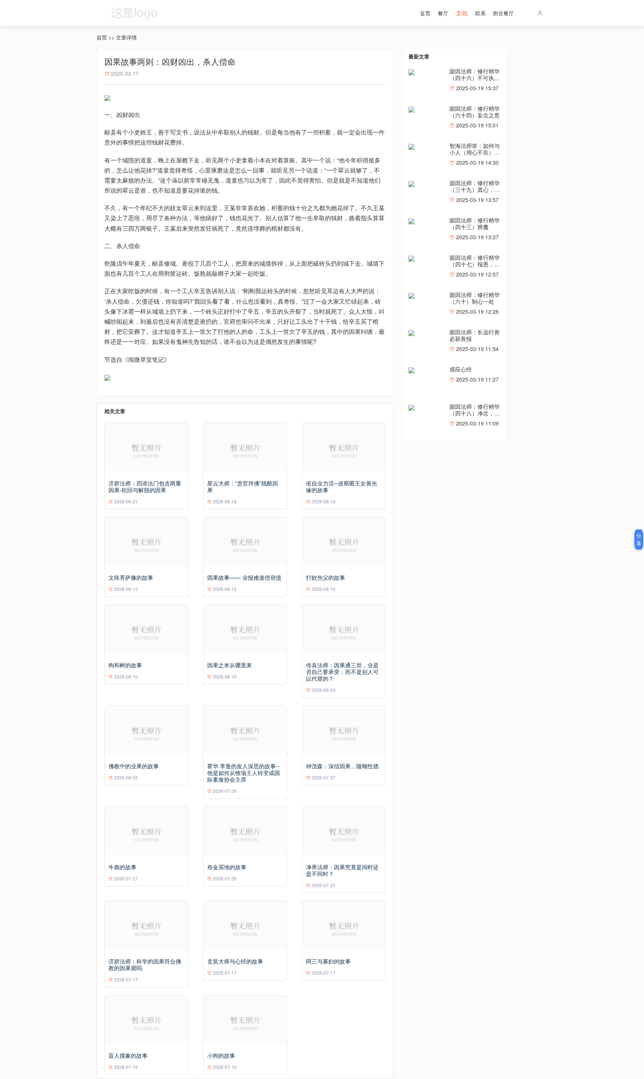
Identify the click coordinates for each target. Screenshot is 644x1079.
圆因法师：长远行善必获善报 (474, 335)
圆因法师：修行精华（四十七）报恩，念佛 (474, 264)
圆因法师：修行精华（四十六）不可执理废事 (474, 77)
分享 (638, 539)
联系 (480, 13)
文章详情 (126, 37)
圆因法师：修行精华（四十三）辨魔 (474, 223)
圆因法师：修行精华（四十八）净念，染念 (474, 413)
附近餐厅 (503, 13)
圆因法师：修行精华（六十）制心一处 (474, 298)
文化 (462, 13)
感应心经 (460, 369)
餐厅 (443, 13)
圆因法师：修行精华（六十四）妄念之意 (474, 111)
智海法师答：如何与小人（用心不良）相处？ (474, 152)
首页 (425, 13)
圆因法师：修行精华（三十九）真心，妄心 (474, 189)
